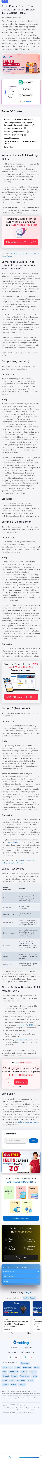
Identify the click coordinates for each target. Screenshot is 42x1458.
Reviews (30, 1413)
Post (33, 1141)
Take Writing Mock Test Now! (20, 242)
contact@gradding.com (24, 1352)
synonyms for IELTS (22, 1039)
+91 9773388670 (25, 1348)
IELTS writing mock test (27, 1122)
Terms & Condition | (18, 1409)
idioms (21, 1034)
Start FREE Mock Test (21, 1218)
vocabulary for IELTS (24, 1025)
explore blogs (28, 1298)
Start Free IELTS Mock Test (19, 696)
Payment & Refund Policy (32, 1409)
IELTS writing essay (12, 842)
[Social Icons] (10, 1357)
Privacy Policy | (6, 1409)
